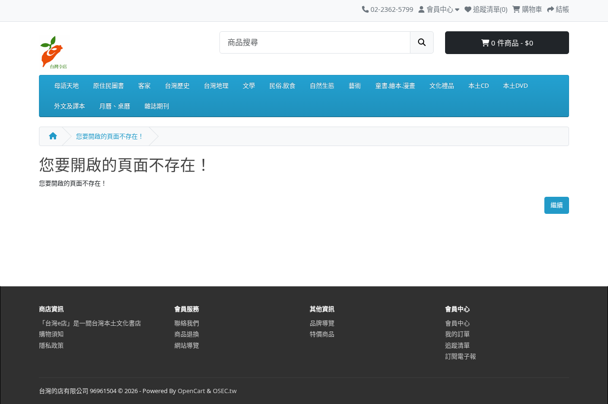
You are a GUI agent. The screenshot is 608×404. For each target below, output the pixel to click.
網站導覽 (186, 345)
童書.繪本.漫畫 (395, 85)
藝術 (355, 85)
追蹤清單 (457, 345)
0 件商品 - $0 (511, 42)
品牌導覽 (322, 323)
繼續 (557, 205)
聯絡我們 (186, 323)
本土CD (478, 85)
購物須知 (51, 334)
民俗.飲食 (282, 85)
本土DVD (515, 85)
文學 (249, 85)
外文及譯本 (69, 105)
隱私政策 (51, 345)
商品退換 (186, 334)
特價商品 (322, 334)
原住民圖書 (108, 85)
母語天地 (66, 85)
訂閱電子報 (460, 356)
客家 (144, 85)
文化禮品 (441, 85)
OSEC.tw (225, 390)
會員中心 (457, 323)
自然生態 (322, 85)
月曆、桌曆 (114, 105)
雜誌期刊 (156, 105)
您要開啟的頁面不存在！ (110, 136)
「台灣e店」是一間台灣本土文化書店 (90, 323)
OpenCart (191, 390)
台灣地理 (216, 85)
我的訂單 (457, 334)
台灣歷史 (177, 85)
